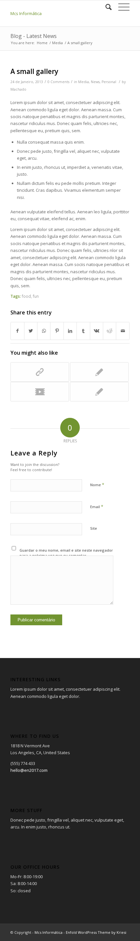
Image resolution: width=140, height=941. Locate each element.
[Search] (105, 6)
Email (96, 506)
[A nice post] (99, 372)
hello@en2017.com (29, 770)
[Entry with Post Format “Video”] (39, 391)
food (26, 296)
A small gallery (34, 71)
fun (36, 296)
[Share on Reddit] (109, 330)
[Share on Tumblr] (83, 330)
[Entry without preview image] (99, 391)
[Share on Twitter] (30, 330)
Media (83, 82)
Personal (109, 82)
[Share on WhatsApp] (43, 330)
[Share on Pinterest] (56, 330)
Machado (18, 89)
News (95, 82)
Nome (97, 485)
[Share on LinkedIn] (70, 330)
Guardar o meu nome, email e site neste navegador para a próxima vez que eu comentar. (66, 553)
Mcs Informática (26, 13)
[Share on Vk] (96, 330)
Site (93, 528)
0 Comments (58, 82)
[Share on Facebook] (17, 330)
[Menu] (121, 6)
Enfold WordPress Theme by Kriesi (96, 932)
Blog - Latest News (33, 36)
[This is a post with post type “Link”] (39, 372)
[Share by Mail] (122, 330)
